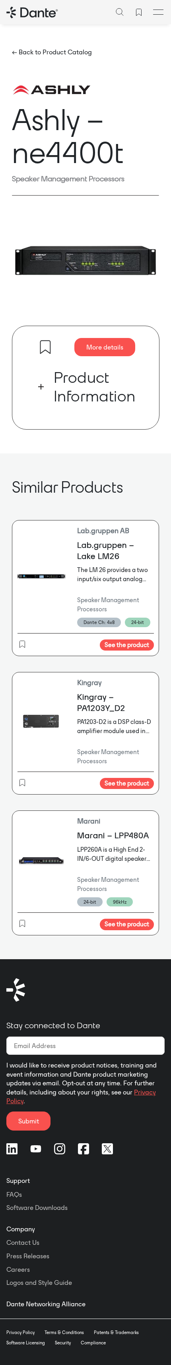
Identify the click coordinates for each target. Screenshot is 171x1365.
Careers (18, 1269)
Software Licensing (25, 1343)
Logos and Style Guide (39, 1282)
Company (20, 1229)
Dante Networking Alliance (46, 1304)
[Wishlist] (139, 12)
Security (63, 1343)
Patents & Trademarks (116, 1332)
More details (104, 347)
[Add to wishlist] (45, 347)
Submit (28, 1121)
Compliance (93, 1343)
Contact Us (22, 1242)
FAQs (14, 1194)
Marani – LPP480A (113, 835)
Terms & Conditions (64, 1332)
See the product (127, 645)
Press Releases (27, 1256)
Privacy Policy (20, 1332)
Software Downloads (37, 1207)
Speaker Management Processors (68, 178)
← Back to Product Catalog (52, 52)
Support (18, 1181)
